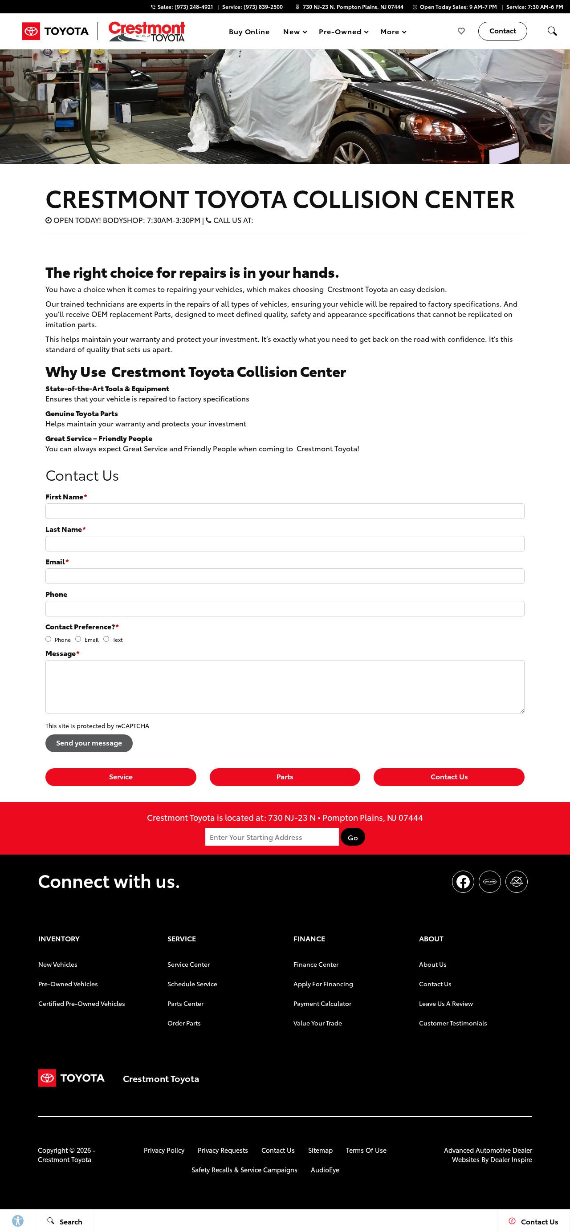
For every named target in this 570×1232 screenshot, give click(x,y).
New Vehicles (57, 964)
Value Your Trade (317, 1022)
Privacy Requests (223, 1150)
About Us (433, 964)
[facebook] (463, 882)
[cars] (490, 882)
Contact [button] (502, 30)
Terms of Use (366, 1150)
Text (118, 639)
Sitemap (320, 1150)
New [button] (293, 33)
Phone (56, 593)
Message (62, 653)
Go (353, 837)
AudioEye (325, 1169)
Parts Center (185, 1003)
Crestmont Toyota (64, 1159)
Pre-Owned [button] (340, 33)
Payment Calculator (322, 1003)
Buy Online (249, 31)
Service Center (188, 964)
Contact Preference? (82, 626)
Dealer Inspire (511, 1159)
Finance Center (315, 964)
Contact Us (449, 776)
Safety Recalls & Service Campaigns (244, 1169)
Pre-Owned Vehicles (68, 983)
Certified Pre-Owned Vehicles (81, 1003)
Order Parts (184, 1022)
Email (57, 561)
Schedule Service (192, 983)
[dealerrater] (516, 882)
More (390, 33)
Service (121, 776)
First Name (66, 496)
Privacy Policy (164, 1150)
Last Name (65, 528)
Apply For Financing (323, 983)
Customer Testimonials (453, 1022)
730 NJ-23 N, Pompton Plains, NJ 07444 (353, 6)
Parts (285, 776)
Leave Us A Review (446, 1003)
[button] (552, 31)
